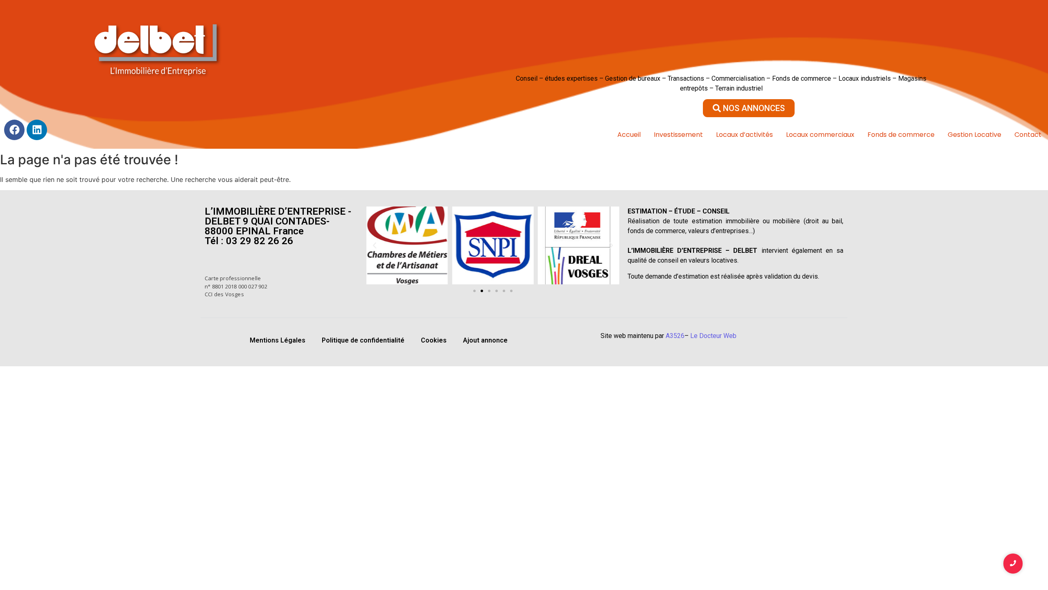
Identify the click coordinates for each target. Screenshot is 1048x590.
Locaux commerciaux (820, 134)
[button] (374, 245)
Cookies (434, 340)
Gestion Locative (974, 134)
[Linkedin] (37, 130)
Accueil (629, 134)
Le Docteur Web (713, 336)
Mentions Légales (277, 340)
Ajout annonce (485, 340)
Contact (1027, 134)
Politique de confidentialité (363, 340)
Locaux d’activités (744, 134)
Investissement (678, 134)
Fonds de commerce (901, 134)
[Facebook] (14, 130)
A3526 (675, 336)
